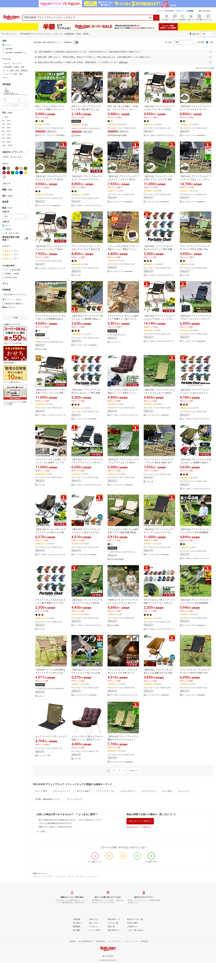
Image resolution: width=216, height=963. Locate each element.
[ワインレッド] (4, 172)
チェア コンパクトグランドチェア (51, 736)
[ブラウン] (17, 168)
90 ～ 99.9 (6, 142)
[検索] (156, 18)
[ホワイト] (12, 168)
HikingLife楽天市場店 (118, 135)
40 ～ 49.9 (6, 124)
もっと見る (41, 831)
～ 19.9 (5, 117)
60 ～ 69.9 (6, 131)
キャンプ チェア (149, 791)
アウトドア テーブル (105, 791)
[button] (205, 11)
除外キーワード (8, 307)
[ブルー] (17, 172)
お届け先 (5, 212)
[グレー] (8, 168)
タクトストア (115, 342)
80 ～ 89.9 (6, 138)
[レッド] (8, 172)
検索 (16, 105)
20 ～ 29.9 (6, 121)
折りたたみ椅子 (83, 791)
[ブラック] (4, 168)
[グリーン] (12, 172)
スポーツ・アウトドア (42, 877)
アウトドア (60, 877)
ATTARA (77, 136)
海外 (10, 208)
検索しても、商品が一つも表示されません (55, 827)
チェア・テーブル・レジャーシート (83, 877)
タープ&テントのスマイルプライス (160, 135)
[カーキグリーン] (25, 168)
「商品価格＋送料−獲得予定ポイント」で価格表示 (52, 42)
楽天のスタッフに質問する (140, 821)
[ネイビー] (21, 172)
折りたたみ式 (16, 157)
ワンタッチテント (127, 791)
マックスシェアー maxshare (193, 135)
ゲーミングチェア (74, 799)
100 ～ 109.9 (7, 145)
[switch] (26, 238)
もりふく (41, 696)
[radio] (3, 45)
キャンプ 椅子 (41, 791)
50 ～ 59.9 (6, 128)
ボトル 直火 (167, 791)
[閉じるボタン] (210, 51)
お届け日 (5, 222)
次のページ (134, 771)
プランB (77, 275)
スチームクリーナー (62, 791)
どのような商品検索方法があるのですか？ (55, 823)
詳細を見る (123, 62)
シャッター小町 (44, 756)
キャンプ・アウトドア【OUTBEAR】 (52, 135)
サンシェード (184, 791)
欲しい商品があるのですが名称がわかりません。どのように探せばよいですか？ (70, 820)
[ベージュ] (21, 168)
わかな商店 (42, 349)
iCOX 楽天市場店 (117, 559)
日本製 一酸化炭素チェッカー (48, 799)
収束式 (6, 157)
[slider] (2, 95)
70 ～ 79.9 (6, 135)
